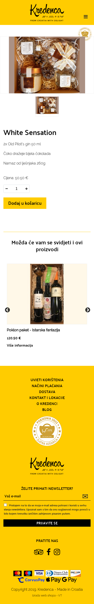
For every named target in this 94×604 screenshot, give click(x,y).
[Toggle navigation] (86, 16)
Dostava (47, 392)
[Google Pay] (69, 579)
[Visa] (39, 573)
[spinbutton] (16, 189)
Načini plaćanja (47, 386)
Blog (47, 410)
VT (60, 595)
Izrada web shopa (44, 595)
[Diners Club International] (57, 573)
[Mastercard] (17, 573)
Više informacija (20, 345)
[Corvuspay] (31, 579)
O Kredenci (47, 404)
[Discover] (75, 573)
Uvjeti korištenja (47, 380)
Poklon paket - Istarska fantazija (33, 330)
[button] (26, 189)
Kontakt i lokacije (47, 398)
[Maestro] (28, 573)
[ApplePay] (53, 579)
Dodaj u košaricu (25, 203)
